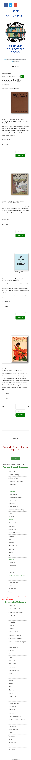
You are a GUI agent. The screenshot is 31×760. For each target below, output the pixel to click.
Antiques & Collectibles (16, 481)
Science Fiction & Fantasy (17, 719)
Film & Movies (13, 523)
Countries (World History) (16, 510)
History (11, 673)
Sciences (11, 579)
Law (10, 539)
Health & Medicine (14, 533)
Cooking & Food (14, 506)
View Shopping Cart (6, 73)
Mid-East (11, 549)
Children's (12, 503)
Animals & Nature (14, 478)
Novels (11, 693)
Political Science (14, 703)
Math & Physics (13, 546)
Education (12, 660)
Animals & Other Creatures (17, 609)
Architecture (12, 484)
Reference (12, 709)
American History (14, 474)
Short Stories (12, 726)
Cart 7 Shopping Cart (15, 759)
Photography (12, 565)
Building (11, 625)
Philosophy (12, 562)
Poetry (10, 700)
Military (11, 552)
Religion (11, 572)
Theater (11, 739)
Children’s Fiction (14, 632)
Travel (10, 592)
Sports (10, 585)
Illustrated (11, 536)
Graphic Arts (12, 529)
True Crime (12, 749)
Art (9, 488)
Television (12, 736)
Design (11, 657)
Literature (11, 542)
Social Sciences (13, 582)
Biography (12, 622)
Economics (12, 516)
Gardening (12, 526)
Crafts (10, 513)
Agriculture (12, 471)
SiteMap (15, 438)
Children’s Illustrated (15, 635)
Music (10, 556)
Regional (11, 713)
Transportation (13, 588)
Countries (11, 650)
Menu (17, 66)
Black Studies (13, 494)
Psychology (12, 706)
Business (11, 628)
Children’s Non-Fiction (15, 638)
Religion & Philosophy (15, 716)
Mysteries (11, 690)
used (3, 406)
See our (13, 464)
